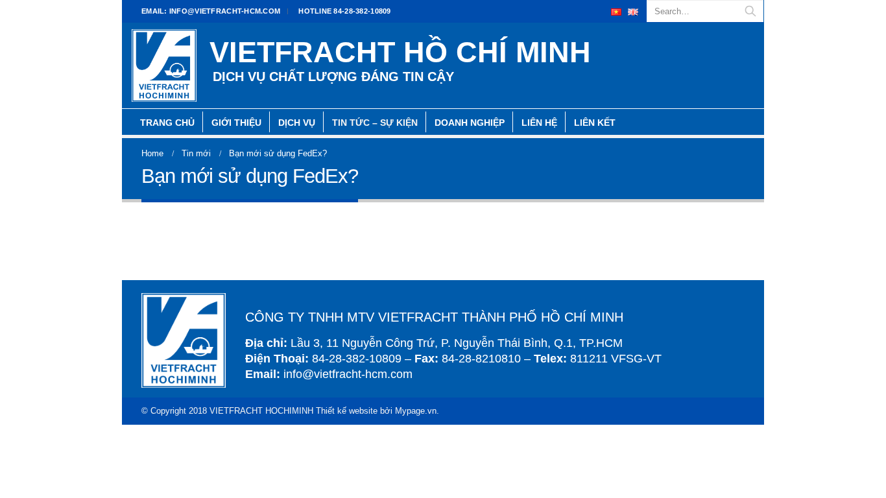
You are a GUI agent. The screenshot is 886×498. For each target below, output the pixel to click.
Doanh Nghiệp (470, 122)
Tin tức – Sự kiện (375, 122)
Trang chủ (167, 122)
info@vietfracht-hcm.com (210, 11)
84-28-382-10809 (344, 11)
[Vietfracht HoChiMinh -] (164, 65)
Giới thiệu (236, 122)
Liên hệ (539, 122)
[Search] (750, 11)
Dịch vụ (296, 122)
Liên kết (595, 122)
